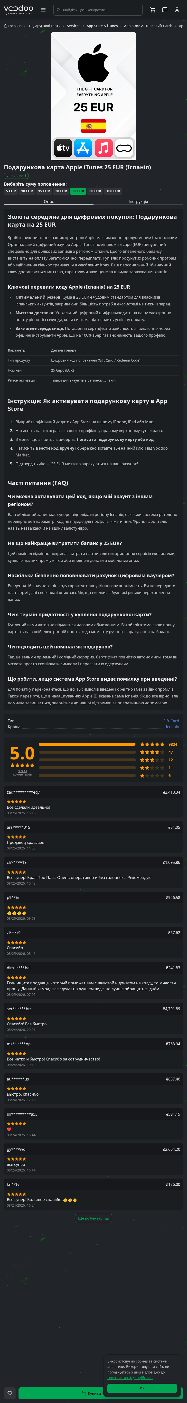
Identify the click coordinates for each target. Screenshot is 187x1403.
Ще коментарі (90, 1218)
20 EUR (61, 191)
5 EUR (11, 191)
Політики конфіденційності (130, 1377)
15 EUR (44, 191)
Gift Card (171, 721)
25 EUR (78, 191)
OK (142, 1388)
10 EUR (27, 191)
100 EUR (113, 191)
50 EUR (95, 191)
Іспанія (172, 726)
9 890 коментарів (22, 772)
